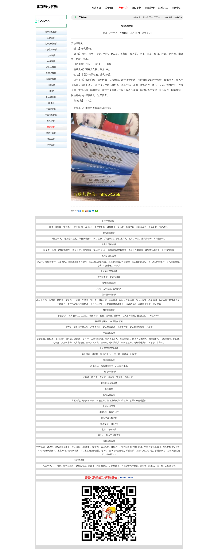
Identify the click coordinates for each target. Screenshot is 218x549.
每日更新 (136, 8)
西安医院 (51, 38)
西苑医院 (51, 127)
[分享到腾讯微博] (90, 211)
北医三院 (51, 139)
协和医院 (51, 121)
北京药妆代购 (47, 7)
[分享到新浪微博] (86, 211)
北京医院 (51, 55)
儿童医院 (51, 85)
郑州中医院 (51, 67)
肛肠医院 (51, 145)
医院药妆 (150, 8)
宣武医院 (51, 61)
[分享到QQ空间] (83, 211)
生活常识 (176, 8)
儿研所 (51, 91)
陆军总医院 (51, 73)
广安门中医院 (51, 49)
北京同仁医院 (51, 32)
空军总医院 (51, 109)
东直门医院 (51, 79)
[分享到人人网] (93, 211)
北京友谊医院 (51, 44)
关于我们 (109, 8)
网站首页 (96, 8)
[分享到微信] (96, 211)
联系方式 (163, 8)
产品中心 (123, 8)
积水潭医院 (51, 97)
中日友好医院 (51, 115)
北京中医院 (51, 133)
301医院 (51, 103)
